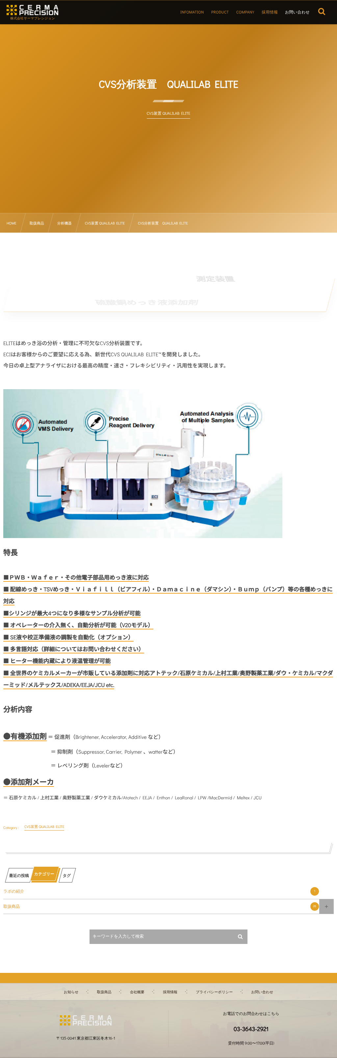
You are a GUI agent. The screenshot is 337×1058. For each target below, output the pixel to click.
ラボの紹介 (159, 891)
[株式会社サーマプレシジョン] (32, 10)
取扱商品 (159, 906)
